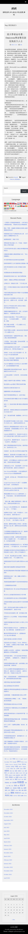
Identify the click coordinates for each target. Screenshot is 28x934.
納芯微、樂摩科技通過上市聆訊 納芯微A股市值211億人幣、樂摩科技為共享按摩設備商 (15, 526)
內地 (13, 771)
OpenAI (16, 764)
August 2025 (7, 824)
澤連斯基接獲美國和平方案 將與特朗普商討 (16, 582)
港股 (22, 779)
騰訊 (11, 795)
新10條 (14, 775)
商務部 (17, 773)
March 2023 (7, 856)
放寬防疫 (10, 775)
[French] (26, 203)
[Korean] (15, 206)
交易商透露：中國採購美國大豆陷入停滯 (15, 695)
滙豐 (25, 779)
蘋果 (25, 788)
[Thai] (8, 208)
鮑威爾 (21, 795)
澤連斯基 (7, 782)
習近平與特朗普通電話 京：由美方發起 (14, 395)
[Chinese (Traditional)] (13, 203)
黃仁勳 (25, 795)
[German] (5, 206)
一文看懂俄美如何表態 (10, 585)
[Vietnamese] (13, 208)
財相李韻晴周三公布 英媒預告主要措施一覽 (16, 263)
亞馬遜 (11, 768)
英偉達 (15, 788)
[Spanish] (26, 206)
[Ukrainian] (10, 208)
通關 (22, 790)
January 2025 (7, 849)
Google (14, 762)
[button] (25, 2)
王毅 (26, 782)
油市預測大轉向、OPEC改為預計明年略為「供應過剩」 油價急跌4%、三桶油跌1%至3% (15, 658)
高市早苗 (15, 795)
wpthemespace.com (19, 931)
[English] (21, 203)
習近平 (22, 785)
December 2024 (8, 853)
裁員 (6, 790)
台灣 (8, 773)
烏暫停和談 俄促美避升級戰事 (12, 682)
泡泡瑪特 (7, 779)
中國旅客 (24, 766)
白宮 (7, 785)
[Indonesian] (8, 206)
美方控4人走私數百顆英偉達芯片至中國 (15, 594)
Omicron (12, 179)
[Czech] (15, 203)
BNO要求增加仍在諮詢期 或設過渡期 (14, 260)
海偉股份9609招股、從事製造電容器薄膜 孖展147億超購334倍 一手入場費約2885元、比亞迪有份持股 (16, 539)
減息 (16, 779)
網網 (14, 8)
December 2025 (8, 809)
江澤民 (24, 777)
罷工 (12, 785)
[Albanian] (5, 203)
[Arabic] (8, 203)
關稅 (12, 792)
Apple (21, 759)
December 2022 (8, 867)
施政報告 (18, 775)
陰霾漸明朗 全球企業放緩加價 (12, 391)
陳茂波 (23, 793)
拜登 (6, 775)
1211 (8, 759)
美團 (18, 785)
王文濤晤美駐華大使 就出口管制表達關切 (15, 598)
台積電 (11, 773)
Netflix (25, 762)
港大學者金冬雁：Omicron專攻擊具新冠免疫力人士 (16, 38)
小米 (24, 773)
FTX (11, 762)
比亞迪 (20, 777)
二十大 (7, 768)
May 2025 (6, 835)
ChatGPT (25, 759)
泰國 (11, 779)
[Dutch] (18, 203)
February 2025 (8, 845)
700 (5, 759)
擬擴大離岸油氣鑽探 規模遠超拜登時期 (14, 567)
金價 (6, 793)
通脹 (20, 790)
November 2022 (8, 871)
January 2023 (7, 863)
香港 (26, 793)
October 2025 (8, 816)
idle (21, 44)
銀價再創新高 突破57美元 (11, 239)
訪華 (9, 790)
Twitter (8, 766)
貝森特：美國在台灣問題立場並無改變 (14, 280)
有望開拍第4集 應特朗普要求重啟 (13, 272)
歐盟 (17, 777)
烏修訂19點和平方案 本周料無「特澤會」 (15, 380)
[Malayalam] (18, 206)
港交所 (19, 779)
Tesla (19, 764)
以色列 (21, 768)
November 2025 (8, 813)
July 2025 (6, 827)
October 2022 (8, 874)
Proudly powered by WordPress (14, 929)
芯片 (11, 788)
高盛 (19, 795)
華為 (22, 788)
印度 (5, 773)
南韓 (26, 771)
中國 (16, 766)
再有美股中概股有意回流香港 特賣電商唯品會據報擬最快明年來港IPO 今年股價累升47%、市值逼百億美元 (16, 749)
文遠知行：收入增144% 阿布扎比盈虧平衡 (15, 451)
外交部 (20, 773)
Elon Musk (6, 762)
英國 (18, 788)
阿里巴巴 (18, 793)
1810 (11, 759)
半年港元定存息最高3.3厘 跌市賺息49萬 (15, 613)
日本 (25, 775)
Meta (22, 762)
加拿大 (19, 771)
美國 (15, 785)
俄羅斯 (7, 771)
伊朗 (24, 768)
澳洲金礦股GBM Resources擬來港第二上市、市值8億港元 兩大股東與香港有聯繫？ (15, 496)
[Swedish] (5, 208)
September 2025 (8, 820)
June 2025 (7, 831)
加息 (16, 771)
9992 (17, 759)
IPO (19, 761)
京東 (14, 768)
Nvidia (7, 764)
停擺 (11, 771)
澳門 (11, 782)
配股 (25, 790)
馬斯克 (7, 795)
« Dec (13, 919)
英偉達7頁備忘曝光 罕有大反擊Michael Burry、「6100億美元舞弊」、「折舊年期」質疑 (15, 319)
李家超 (11, 777)
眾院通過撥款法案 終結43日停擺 (13, 704)
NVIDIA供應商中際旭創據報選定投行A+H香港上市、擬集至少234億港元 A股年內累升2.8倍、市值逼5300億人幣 (15, 671)
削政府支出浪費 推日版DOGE (12, 388)
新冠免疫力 (17, 179)
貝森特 (13, 790)
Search (6, 188)
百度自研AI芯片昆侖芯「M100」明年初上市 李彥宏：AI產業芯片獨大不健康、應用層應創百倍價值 (16, 644)
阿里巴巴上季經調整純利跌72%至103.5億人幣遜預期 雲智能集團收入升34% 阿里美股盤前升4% (15, 428)
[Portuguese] (21, 206)
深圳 (13, 779)
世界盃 (12, 766)
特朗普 (20, 782)
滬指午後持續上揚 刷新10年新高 (13, 639)
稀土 (10, 785)
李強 (14, 777)
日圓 (22, 775)
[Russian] (23, 206)
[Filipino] (23, 203)
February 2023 (8, 860)
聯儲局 (7, 788)
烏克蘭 (14, 782)
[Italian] (10, 206)
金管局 (8, 793)
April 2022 (7, 878)
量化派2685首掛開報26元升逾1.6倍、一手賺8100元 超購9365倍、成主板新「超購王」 (15, 300)
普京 (6, 777)
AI (19, 759)
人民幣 (17, 768)
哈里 (14, 773)
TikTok (24, 764)
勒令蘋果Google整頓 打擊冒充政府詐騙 (15, 384)
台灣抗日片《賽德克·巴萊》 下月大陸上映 (15, 283)
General (16, 177)
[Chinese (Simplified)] (10, 203)
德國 (26, 773)
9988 (13, 759)
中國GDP (20, 766)
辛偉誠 (16, 790)
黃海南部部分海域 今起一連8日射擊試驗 (15, 276)
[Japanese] (13, 206)
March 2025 (7, 842)
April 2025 (7, 838)
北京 (23, 771)
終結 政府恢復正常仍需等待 (11, 686)
